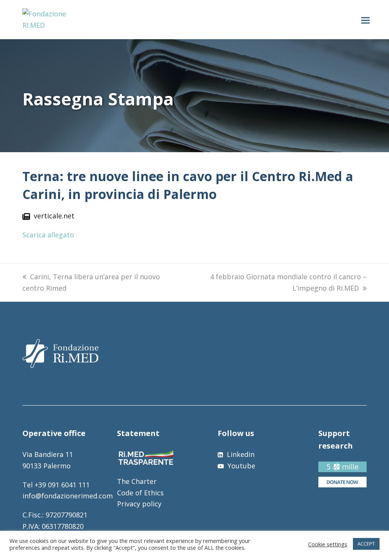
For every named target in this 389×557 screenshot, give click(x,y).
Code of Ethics (140, 492)
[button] (365, 19)
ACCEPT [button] (366, 543)
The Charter (137, 481)
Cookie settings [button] (327, 544)
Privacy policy (139, 503)
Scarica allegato (48, 234)
